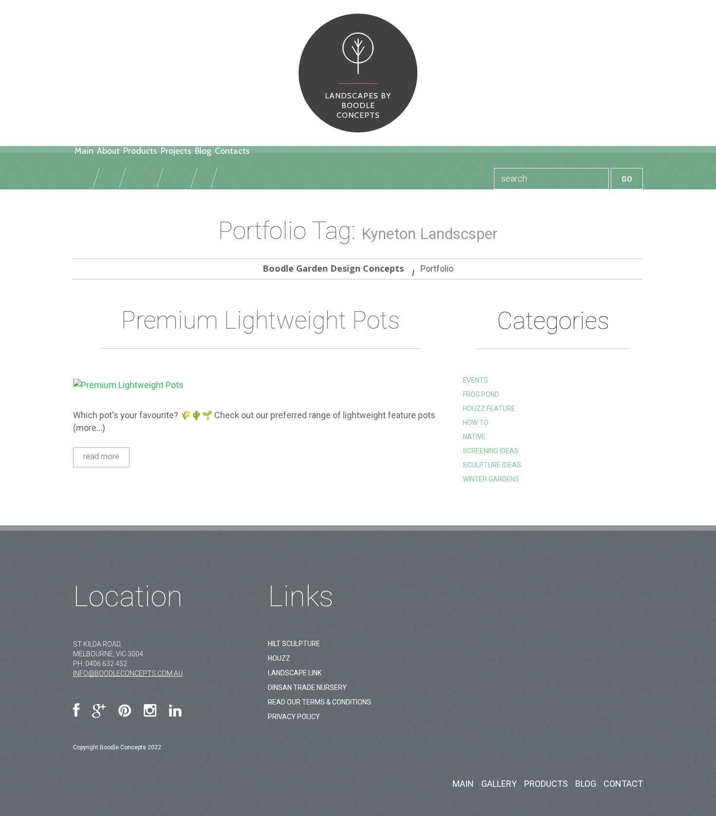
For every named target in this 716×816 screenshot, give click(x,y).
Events (475, 380)
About (108, 151)
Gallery (499, 784)
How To (476, 423)
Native (474, 437)
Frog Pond (481, 394)
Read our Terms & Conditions (319, 702)
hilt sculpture (294, 644)
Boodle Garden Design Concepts (333, 268)
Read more (101, 456)
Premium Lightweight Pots (260, 320)
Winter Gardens (491, 479)
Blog (203, 151)
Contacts (232, 151)
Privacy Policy (294, 717)
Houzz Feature (489, 408)
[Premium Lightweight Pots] (260, 384)
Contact (623, 784)
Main (84, 151)
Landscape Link (294, 673)
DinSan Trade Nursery (307, 687)
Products (140, 151)
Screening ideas (491, 451)
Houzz (279, 658)
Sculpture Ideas (492, 465)
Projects (176, 151)
